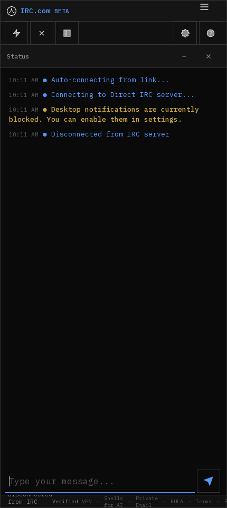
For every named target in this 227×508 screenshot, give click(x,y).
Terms (204, 501)
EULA (177, 501)
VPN (86, 501)
